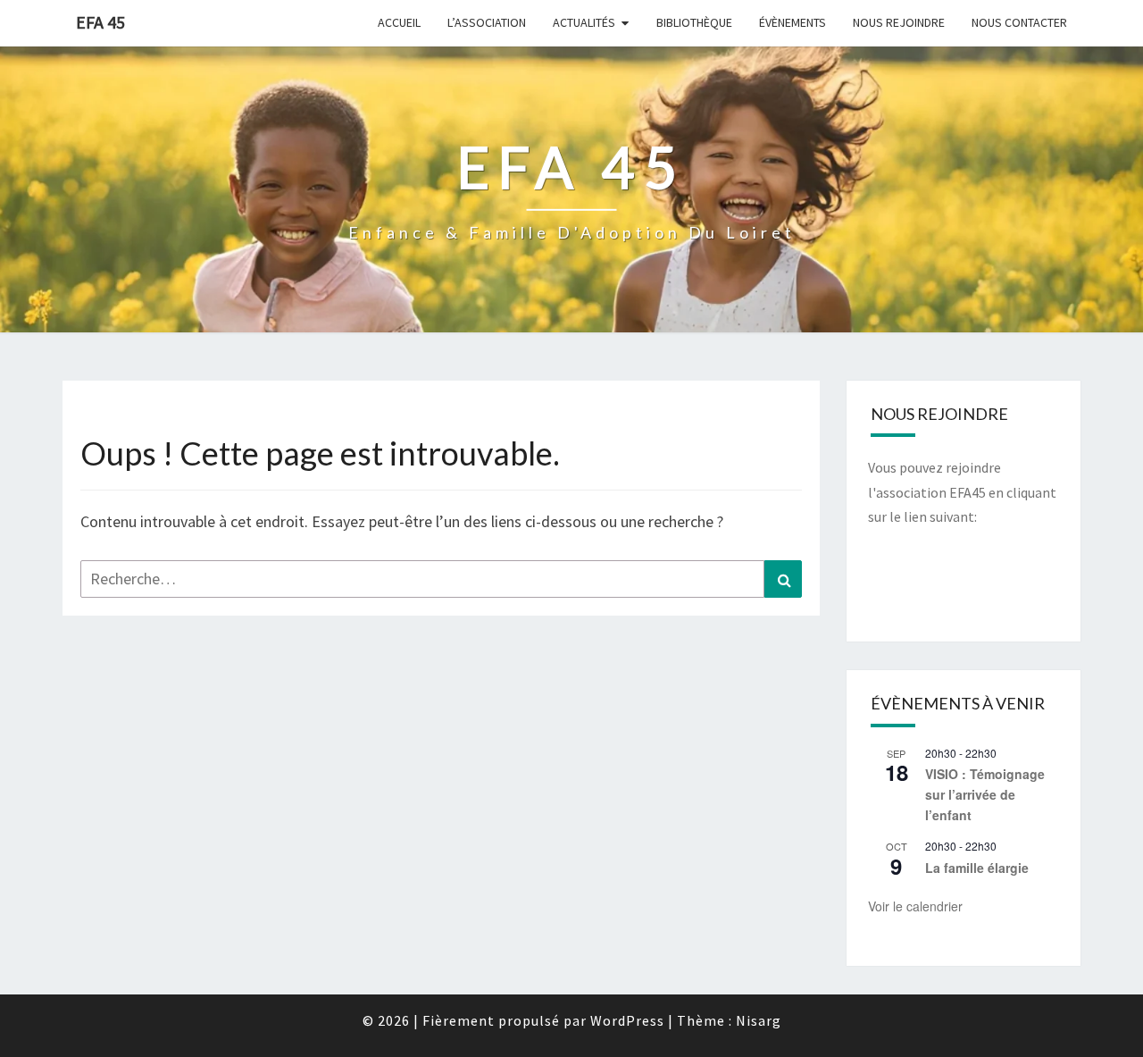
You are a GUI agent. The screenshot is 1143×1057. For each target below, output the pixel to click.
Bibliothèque (694, 22)
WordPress (627, 1020)
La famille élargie (977, 868)
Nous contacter (1019, 22)
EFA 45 (100, 22)
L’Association (486, 22)
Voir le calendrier (915, 906)
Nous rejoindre (899, 22)
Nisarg (758, 1020)
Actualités (584, 22)
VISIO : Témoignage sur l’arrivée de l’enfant (985, 794)
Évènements (792, 22)
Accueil (399, 22)
